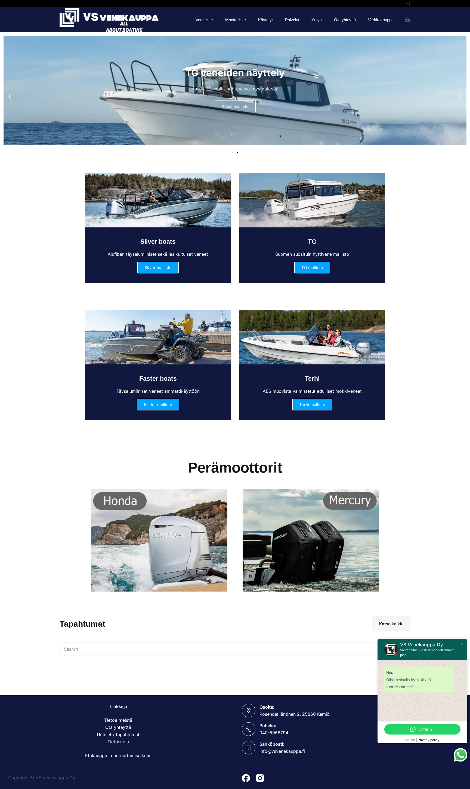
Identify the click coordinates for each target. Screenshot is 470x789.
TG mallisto (312, 267)
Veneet (202, 19)
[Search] (408, 4)
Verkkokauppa (381, 19)
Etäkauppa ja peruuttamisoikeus (118, 755)
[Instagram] (260, 778)
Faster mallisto (158, 404)
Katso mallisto (235, 106)
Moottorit (233, 19)
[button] (9, 96)
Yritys (316, 19)
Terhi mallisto (312, 404)
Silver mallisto (158, 267)
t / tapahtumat (125, 734)
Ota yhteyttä (345, 19)
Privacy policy (429, 740)
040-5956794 (273, 732)
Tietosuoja (118, 741)
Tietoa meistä (118, 720)
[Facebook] (246, 778)
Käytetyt (265, 19)
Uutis (102, 734)
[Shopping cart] (407, 20)
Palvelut (292, 19)
